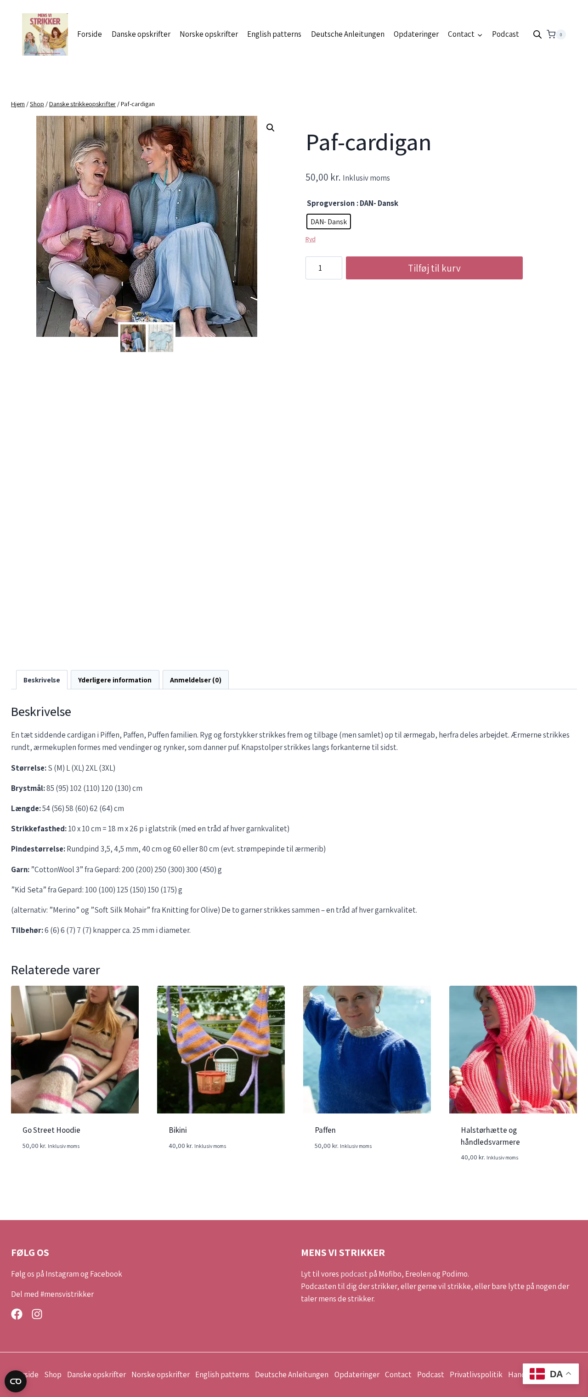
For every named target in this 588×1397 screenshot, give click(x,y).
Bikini (178, 1130)
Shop (53, 1374)
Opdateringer (416, 34)
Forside (89, 34)
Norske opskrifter (209, 34)
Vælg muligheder (52, 1172)
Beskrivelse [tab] (41, 679)
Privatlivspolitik (476, 1374)
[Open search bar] (537, 34)
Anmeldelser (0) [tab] (195, 679)
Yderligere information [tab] (115, 679)
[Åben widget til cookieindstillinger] (16, 1381)
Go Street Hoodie (51, 1130)
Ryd (310, 239)
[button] (270, 127)
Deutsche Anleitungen (347, 34)
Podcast (505, 34)
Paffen (325, 1130)
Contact (398, 1374)
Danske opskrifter (141, 34)
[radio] (328, 221)
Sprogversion (331, 203)
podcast (354, 1274)
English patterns (274, 34)
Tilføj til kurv (434, 267)
